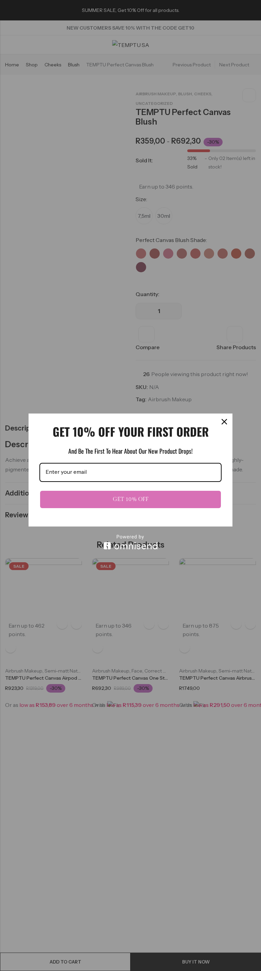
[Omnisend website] (130, 542)
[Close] (224, 422)
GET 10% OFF (131, 499)
